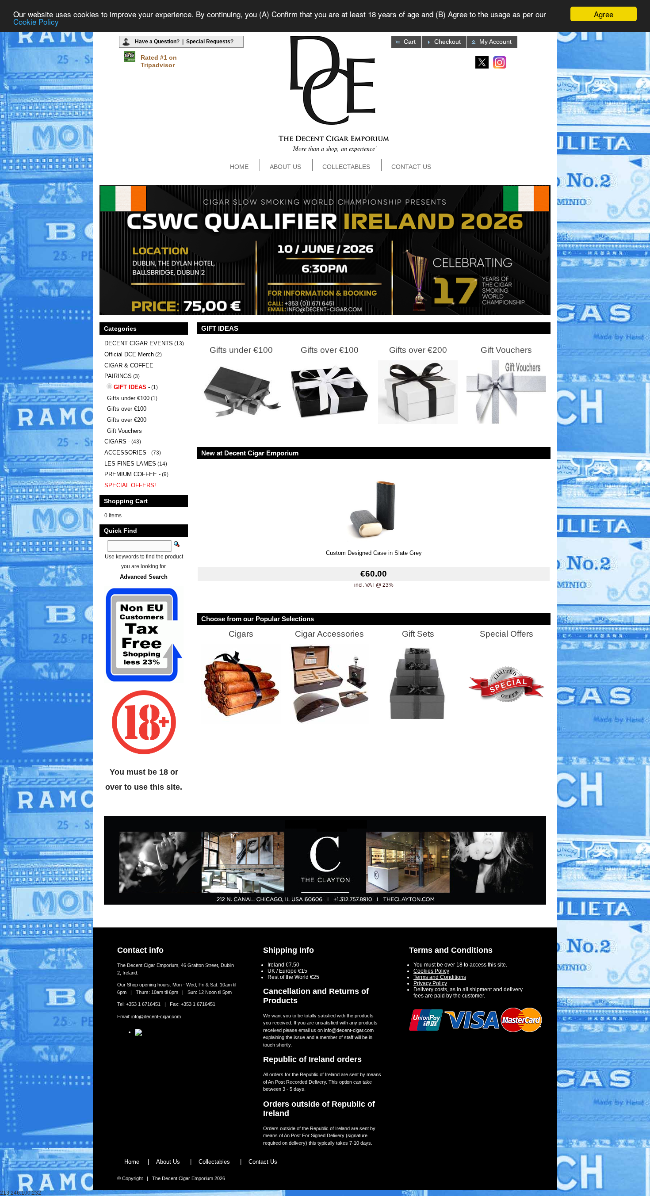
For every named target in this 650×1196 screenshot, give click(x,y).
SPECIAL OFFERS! (130, 485)
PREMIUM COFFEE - (132, 474)
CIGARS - (117, 441)
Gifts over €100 (126, 408)
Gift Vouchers (124, 431)
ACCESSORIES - (127, 452)
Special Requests (208, 41)
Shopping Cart (126, 500)
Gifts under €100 (128, 398)
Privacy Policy (430, 983)
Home (239, 166)
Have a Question (155, 41)
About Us (285, 166)
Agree (603, 13)
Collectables (346, 166)
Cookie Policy (36, 21)
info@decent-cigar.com (156, 1016)
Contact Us (411, 166)
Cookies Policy (431, 971)
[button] (406, 42)
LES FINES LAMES (130, 463)
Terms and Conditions (439, 977)
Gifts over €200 (126, 419)
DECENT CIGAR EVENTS (138, 343)
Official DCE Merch (129, 354)
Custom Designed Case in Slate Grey (374, 553)
